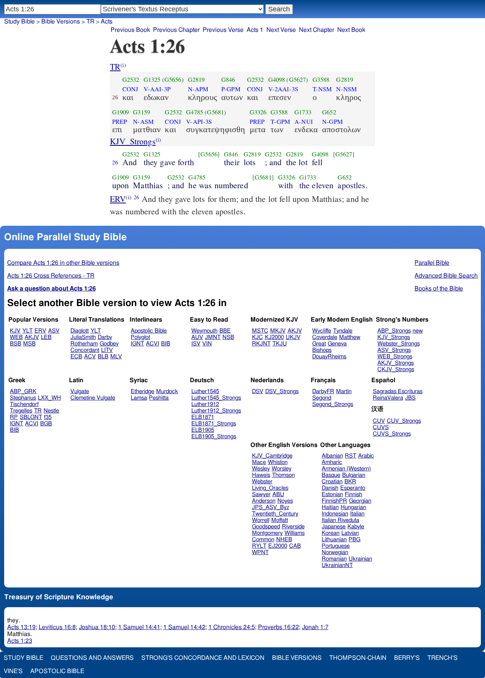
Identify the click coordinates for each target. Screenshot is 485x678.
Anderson (263, 501)
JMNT (213, 337)
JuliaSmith (83, 337)
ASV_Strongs (394, 350)
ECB (76, 356)
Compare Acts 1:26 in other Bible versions (63, 263)
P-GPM (231, 89)
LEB (46, 337)
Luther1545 (205, 391)
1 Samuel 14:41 (139, 627)
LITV (107, 350)
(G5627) (297, 79)
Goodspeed (266, 527)
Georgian (360, 501)
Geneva (337, 344)
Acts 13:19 (21, 627)
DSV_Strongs (282, 391)
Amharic (332, 462)
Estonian (332, 494)
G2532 (130, 79)
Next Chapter (316, 30)
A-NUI (303, 121)
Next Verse (281, 30)
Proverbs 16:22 (278, 627)
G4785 (194, 112)
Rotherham (84, 344)
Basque (331, 475)
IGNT (137, 344)
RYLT (259, 546)
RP (14, 417)
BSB (15, 344)
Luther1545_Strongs (216, 398)
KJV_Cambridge (272, 456)
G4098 (276, 79)
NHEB (284, 539)
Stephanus (23, 398)
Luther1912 (205, 404)
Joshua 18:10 (97, 627)
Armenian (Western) (346, 469)
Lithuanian (334, 539)
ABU (278, 494)
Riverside (293, 527)
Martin (344, 391)
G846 (228, 79)
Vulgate (79, 391)
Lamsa (139, 398)
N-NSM (346, 89)
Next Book (351, 30)
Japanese (334, 527)
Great (319, 344)
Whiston (278, 462)
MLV (116, 356)
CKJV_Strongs (395, 369)
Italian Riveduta (340, 520)
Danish (330, 488)
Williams (295, 533)
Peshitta (159, 398)
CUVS (381, 427)
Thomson (283, 475)
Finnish (353, 494)
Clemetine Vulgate (92, 398)
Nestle (51, 411)
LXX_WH (49, 398)
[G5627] (344, 154)
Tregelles (21, 411)
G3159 (141, 112)
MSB (29, 344)
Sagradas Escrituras (397, 391)
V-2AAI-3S (283, 89)
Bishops (322, 350)
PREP (119, 121)
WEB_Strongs (394, 356)
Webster (262, 481)
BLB (103, 356)
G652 (329, 112)
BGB (46, 423)
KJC (257, 337)
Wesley (261, 469)
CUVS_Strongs (392, 434)
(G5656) (173, 79)
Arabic (366, 456)
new (418, 331)
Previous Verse (223, 30)
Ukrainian (360, 559)
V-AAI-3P (157, 89)
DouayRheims (329, 356)
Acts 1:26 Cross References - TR (50, 276)
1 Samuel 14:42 (184, 627)
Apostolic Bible (57, 671)
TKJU (279, 344)
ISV (195, 344)
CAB (295, 546)
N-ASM (143, 121)
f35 (48, 417)
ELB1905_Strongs (213, 436)
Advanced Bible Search (446, 276)
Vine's (13, 671)
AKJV (32, 337)
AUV (197, 337)
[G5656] (209, 154)
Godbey (109, 344)
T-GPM (280, 121)
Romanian (334, 559)
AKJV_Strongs (395, 363)
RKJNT (261, 344)
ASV (53, 331)
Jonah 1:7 (315, 627)
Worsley (281, 469)
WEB (16, 337)
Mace (259, 462)
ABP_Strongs (394, 331)
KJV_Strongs (133, 141)
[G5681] (263, 177)
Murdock (167, 391)
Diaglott (79, 331)
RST (350, 456)
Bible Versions (60, 22)
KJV (15, 331)
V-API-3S (199, 121)
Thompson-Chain (357, 658)
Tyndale (342, 331)
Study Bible (19, 22)
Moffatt (279, 520)
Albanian (332, 456)
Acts (107, 22)
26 (115, 162)
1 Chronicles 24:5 (231, 627)
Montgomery (267, 533)
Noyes (285, 501)
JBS (410, 398)
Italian (357, 514)
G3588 (321, 79)
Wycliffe (321, 331)
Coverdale (324, 337)
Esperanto (352, 488)
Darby (105, 337)
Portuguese (336, 546)
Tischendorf (24, 404)
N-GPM (332, 121)
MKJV (278, 331)
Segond (321, 398)
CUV (379, 421)
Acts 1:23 (19, 641)
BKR (350, 481)
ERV (118, 198)
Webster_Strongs (398, 344)
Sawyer (261, 494)
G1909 (120, 112)
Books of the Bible (439, 289)
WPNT (260, 552)
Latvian (350, 533)
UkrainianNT (337, 565)
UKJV (293, 337)
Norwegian (335, 552)
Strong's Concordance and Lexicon (202, 658)
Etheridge (142, 391)
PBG (354, 539)
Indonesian (335, 514)
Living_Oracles (270, 488)
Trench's (442, 658)
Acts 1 (255, 30)
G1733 (302, 112)
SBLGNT (31, 417)
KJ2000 (274, 337)
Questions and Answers (92, 658)
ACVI (152, 344)
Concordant (84, 350)
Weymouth (204, 331)
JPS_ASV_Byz (270, 507)
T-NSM (322, 89)
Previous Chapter (176, 30)
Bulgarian (353, 475)
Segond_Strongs (332, 404)
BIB (165, 344)
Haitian (330, 507)
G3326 (258, 112)
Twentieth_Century (275, 514)
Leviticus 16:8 (57, 627)
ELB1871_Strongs (213, 423)
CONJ (130, 89)
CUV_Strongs (404, 421)
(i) (123, 65)
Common (263, 539)
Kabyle (355, 527)
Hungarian (353, 507)
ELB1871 (202, 417)
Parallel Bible (432, 263)
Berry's (407, 658)
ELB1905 (202, 430)
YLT (27, 331)
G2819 (196, 79)
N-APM (198, 89)
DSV (257, 391)
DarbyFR (323, 391)
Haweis (261, 475)
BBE (225, 331)
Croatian (332, 481)
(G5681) (215, 112)
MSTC (260, 331)
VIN (207, 344)
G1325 (152, 79)
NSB (228, 337)
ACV (90, 356)
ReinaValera (388, 398)
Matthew (349, 337)
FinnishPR (334, 501)
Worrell (260, 520)
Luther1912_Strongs (216, 411)
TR (115, 66)
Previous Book (130, 30)
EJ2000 (277, 546)
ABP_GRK (23, 391)
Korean (331, 533)
